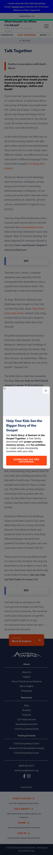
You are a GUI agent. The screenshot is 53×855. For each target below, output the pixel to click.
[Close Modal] (45, 390)
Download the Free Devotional (26, 460)
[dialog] (26, 427)
